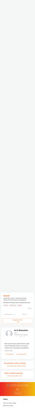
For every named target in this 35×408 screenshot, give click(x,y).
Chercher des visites (13, 376)
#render (20, 305)
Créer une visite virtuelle (9, 403)
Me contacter (9, 354)
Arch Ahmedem (21, 330)
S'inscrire (17, 393)
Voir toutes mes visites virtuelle (16, 366)
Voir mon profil (21, 354)
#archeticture (13, 305)
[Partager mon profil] (24, 336)
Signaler (30, 308)
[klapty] (9, 333)
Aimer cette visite (8, 314)
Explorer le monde (8, 405)
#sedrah (6, 305)
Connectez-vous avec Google (19, 385)
